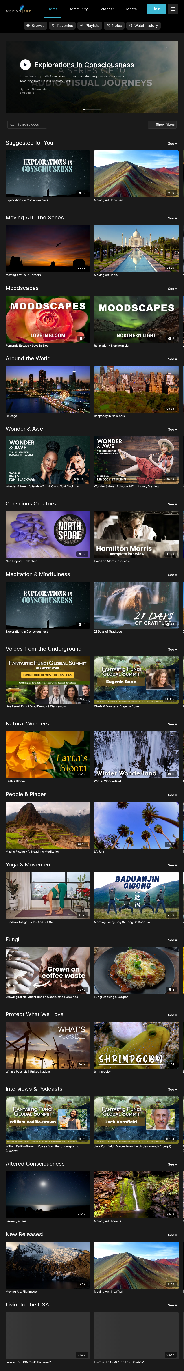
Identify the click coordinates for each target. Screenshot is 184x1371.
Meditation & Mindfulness (38, 574)
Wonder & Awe (24, 428)
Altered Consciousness (35, 1163)
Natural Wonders (27, 723)
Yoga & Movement (29, 864)
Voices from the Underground (44, 649)
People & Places (26, 794)
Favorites (65, 25)
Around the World (28, 358)
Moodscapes (22, 288)
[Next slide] (170, 745)
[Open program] (92, 77)
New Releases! (25, 1234)
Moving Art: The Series (35, 217)
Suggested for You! (30, 143)
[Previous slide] (14, 745)
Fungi (12, 939)
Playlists (92, 25)
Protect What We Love (35, 1014)
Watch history (146, 25)
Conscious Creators (31, 503)
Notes (117, 25)
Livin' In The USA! (28, 1304)
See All (173, 143)
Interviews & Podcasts (34, 1089)
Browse (38, 25)
